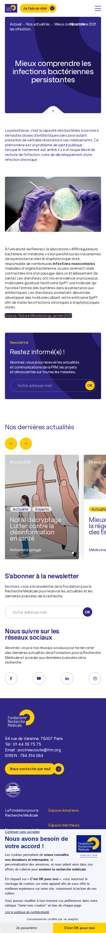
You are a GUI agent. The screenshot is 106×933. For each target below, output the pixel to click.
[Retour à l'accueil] (11, 8)
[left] (11, 443)
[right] (26, 443)
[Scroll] (53, 109)
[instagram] (95, 678)
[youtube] (39, 678)
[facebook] (11, 678)
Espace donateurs (64, 810)
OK (89, 385)
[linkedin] (67, 678)
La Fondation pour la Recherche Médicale (21, 813)
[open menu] (98, 8)
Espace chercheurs (64, 825)
